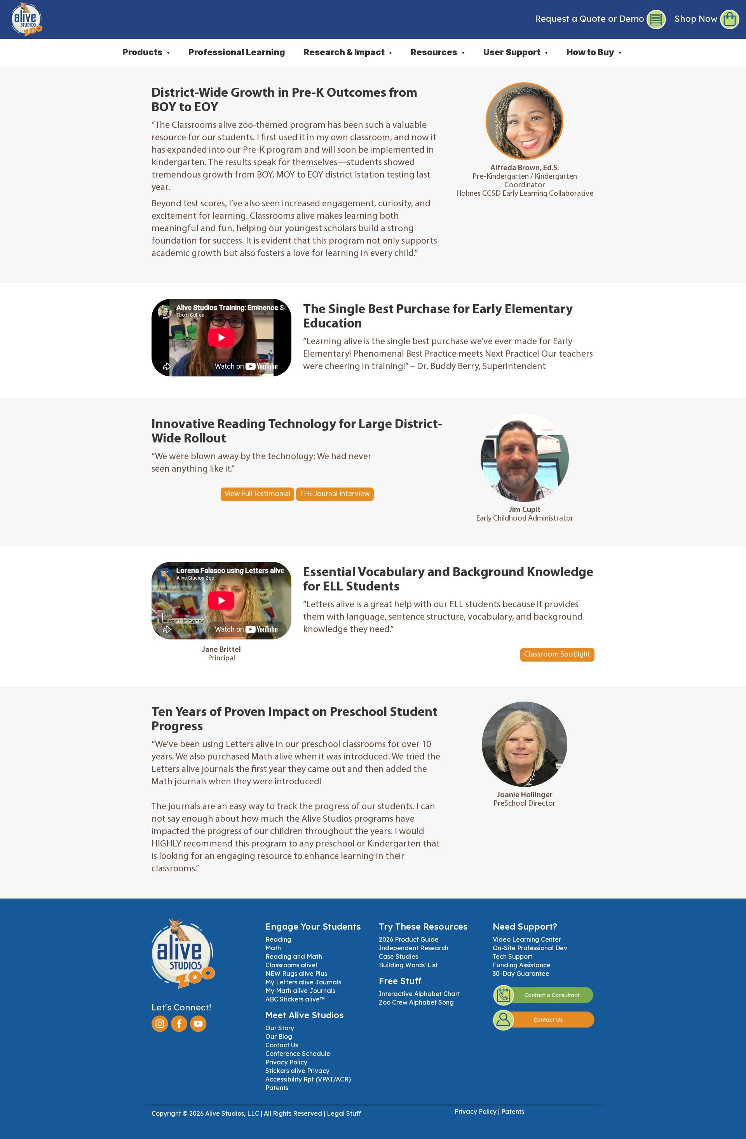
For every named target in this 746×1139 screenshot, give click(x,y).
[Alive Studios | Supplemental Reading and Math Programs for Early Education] (21, 17)
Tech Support (512, 956)
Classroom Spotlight (557, 654)
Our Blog (278, 1036)
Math (273, 948)
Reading (278, 939)
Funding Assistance (522, 965)
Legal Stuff (344, 1113)
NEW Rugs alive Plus (296, 973)
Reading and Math (293, 956)
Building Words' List (408, 965)
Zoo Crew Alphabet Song (416, 1002)
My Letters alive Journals (303, 982)
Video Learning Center (527, 939)
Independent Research (413, 948)
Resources (438, 52)
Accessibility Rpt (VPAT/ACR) (308, 1079)
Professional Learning (236, 52)
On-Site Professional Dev (530, 948)
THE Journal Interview (335, 494)
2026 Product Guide (409, 939)
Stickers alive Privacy (297, 1071)
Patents (276, 1088)
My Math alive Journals (300, 990)
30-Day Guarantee (521, 973)
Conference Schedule (297, 1053)
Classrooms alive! (291, 965)
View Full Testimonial (257, 494)
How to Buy (594, 52)
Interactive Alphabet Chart (419, 994)
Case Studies (398, 956)
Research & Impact (347, 52)
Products (146, 52)
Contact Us (281, 1045)
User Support (515, 52)
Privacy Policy (286, 1062)
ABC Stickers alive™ (295, 999)
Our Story (279, 1028)
